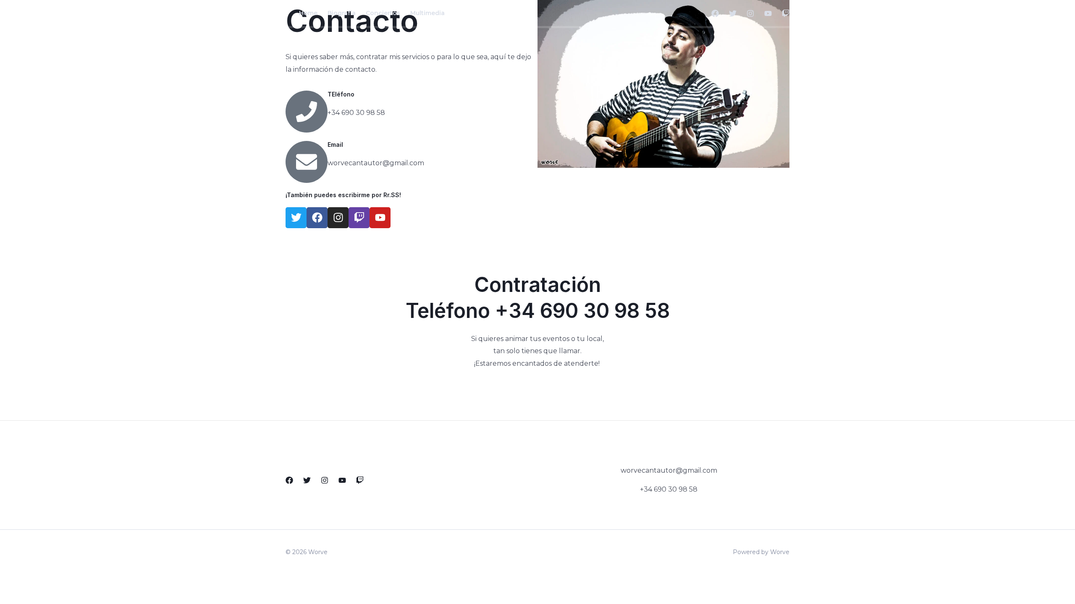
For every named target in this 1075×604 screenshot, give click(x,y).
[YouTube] (768, 13)
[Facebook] (715, 13)
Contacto (469, 13)
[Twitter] (733, 13)
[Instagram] (750, 13)
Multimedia (427, 13)
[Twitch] (785, 13)
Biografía (342, 13)
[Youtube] (342, 480)
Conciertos (383, 13)
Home (308, 13)
